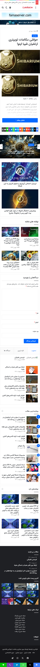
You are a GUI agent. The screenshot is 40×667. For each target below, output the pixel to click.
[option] (20, 146)
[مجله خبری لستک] (27, 7)
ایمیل (36, 322)
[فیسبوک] (37, 129)
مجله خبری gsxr (20, 625)
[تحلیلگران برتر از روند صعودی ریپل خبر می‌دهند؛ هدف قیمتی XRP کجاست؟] (10, 256)
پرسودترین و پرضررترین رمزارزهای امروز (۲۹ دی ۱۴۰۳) (31, 241)
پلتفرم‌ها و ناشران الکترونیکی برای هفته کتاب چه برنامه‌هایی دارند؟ (14, 387)
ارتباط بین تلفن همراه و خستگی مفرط (14, 368)
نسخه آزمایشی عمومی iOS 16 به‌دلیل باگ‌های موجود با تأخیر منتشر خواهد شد (14, 467)
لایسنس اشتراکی (19, 357)
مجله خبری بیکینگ (20, 616)
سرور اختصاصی (9, 653)
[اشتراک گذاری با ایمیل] (5, 129)
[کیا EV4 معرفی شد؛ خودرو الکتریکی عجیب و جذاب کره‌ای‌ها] (29, 499)
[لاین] (7, 129)
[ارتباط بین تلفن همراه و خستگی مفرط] (32, 370)
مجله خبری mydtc (20, 627)
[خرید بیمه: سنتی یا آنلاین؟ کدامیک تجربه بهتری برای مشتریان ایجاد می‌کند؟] (32, 586)
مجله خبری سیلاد (20, 629)
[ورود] (10, 8)
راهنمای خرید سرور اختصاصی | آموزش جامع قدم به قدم (11, 532)
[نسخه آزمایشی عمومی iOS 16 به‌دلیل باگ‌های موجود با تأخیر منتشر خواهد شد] (32, 468)
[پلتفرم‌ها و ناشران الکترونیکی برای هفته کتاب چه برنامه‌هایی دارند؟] (32, 389)
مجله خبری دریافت (20, 631)
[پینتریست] (29, 129)
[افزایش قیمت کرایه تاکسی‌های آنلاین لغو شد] (32, 398)
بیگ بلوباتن (21, 446)
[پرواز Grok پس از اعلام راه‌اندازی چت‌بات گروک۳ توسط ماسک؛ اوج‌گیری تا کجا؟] (10, 232)
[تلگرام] (11, 129)
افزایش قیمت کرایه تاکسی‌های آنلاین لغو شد (13, 396)
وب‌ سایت (35, 331)
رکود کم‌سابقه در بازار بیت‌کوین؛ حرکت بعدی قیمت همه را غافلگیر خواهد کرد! (21, 152)
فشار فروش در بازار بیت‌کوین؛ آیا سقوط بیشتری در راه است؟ (30, 264)
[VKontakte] (24, 129)
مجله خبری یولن (20, 620)
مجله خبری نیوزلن (20, 622)
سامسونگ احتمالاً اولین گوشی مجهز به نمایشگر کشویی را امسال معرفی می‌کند (13, 476)
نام (37, 313)
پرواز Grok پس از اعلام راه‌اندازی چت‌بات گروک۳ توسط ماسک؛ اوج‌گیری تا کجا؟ (11, 242)
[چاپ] (3, 129)
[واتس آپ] (14, 129)
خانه (35, 31)
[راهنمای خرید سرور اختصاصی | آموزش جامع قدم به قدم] (10, 524)
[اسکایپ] (18, 129)
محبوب (33, 350)
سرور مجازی (21, 649)
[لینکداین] (33, 129)
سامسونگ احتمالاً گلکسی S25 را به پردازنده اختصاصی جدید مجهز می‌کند (13, 456)
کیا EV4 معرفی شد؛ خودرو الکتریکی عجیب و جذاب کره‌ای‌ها (30, 508)
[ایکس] (35, 129)
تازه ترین (21, 350)
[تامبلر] (31, 129)
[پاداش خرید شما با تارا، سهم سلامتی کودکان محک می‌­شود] (7, 601)
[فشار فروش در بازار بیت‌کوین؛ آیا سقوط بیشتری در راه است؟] (29, 256)
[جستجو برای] (3, 8)
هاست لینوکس (11, 649)
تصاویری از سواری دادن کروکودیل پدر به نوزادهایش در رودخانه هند (14, 377)
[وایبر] (9, 129)
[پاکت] (20, 129)
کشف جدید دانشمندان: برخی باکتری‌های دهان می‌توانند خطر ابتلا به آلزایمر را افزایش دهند (10, 509)
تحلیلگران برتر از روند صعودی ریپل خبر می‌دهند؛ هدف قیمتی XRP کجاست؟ (11, 264)
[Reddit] (27, 129)
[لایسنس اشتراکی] (32, 360)
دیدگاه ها (7, 350)
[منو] (36, 8)
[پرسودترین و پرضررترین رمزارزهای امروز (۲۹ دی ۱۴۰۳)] (29, 232)
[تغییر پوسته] (6, 8)
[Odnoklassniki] (22, 129)
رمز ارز (31, 31)
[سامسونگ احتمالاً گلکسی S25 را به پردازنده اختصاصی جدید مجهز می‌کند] (32, 458)
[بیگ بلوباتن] (32, 449)
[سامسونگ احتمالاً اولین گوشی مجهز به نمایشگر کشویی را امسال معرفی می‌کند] (32, 478)
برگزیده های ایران (20, 618)
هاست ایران (27, 653)
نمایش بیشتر (20, 120)
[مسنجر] (16, 129)
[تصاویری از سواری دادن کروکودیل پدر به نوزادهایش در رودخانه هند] (32, 379)
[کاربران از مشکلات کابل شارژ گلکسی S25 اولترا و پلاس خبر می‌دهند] (32, 601)
